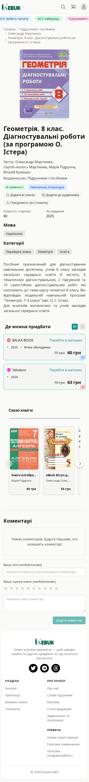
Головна (9, 29)
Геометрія (45, 252)
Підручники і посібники (37, 29)
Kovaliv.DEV (50, 772)
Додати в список (22, 195)
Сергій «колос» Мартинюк (25, 167)
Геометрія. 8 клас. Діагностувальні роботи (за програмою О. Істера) (42, 40)
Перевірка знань (18, 252)
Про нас (53, 688)
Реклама (53, 702)
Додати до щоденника (62, 195)
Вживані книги (16, 702)
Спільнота (12, 709)
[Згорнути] (82, 327)
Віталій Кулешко (17, 172)
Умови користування (62, 737)
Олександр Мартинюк (24, 33)
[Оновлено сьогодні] (82, 357)
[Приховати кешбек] (75, 327)
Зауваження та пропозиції (58, 718)
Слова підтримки (59, 695)
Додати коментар (69, 620)
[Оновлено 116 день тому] (82, 387)
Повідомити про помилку (29, 203)
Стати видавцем (59, 709)
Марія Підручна (62, 167)
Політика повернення (63, 744)
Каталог (11, 688)
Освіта (64, 252)
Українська (14, 234)
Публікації (12, 695)
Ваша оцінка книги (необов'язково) (29, 582)
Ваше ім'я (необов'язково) (22, 565)
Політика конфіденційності (60, 753)
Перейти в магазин (65, 340)
